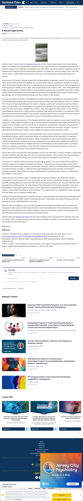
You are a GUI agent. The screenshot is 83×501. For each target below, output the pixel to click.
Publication (53, 2)
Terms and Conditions (41, 449)
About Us (37, 488)
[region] (41, 495)
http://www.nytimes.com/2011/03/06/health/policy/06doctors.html (24, 236)
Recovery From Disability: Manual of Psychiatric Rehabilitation (39, 260)
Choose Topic (9, 7)
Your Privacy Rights (62, 491)
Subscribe (73, 278)
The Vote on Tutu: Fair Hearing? (65, 260)
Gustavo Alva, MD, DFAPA (36, 346)
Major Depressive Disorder (72, 7)
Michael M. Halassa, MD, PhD (48, 310)
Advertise (41, 444)
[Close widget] (79, 455)
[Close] (80, 495)
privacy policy (35, 281)
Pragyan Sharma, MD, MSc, (37, 330)
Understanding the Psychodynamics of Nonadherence (13, 260)
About (41, 442)
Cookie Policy (18, 499)
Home (30, 488)
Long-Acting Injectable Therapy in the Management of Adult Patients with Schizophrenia (44, 7)
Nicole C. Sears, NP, (35, 310)
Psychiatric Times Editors (36, 366)
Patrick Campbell (34, 382)
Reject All (61, 495)
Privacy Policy (41, 451)
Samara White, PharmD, (51, 330)
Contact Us (41, 446)
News (31, 2)
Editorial (41, 448)
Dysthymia (21, 288)
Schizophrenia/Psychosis (9, 288)
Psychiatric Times (7, 26)
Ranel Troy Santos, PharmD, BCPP (67, 330)
